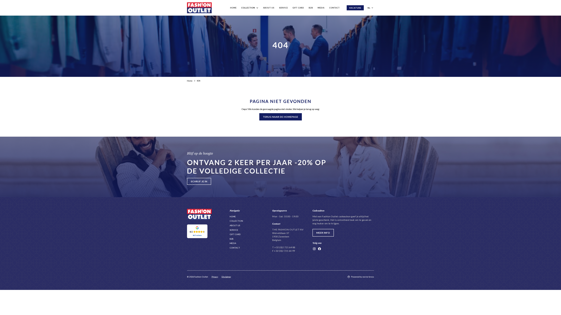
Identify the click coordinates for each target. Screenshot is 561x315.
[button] (250, 7)
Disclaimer (226, 276)
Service (283, 8)
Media (321, 8)
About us (268, 8)
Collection (236, 221)
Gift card (298, 8)
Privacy (215, 276)
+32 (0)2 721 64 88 (284, 247)
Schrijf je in (199, 181)
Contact (334, 8)
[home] (199, 7)
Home (233, 8)
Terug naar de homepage (280, 116)
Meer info (323, 232)
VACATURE (355, 8)
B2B (311, 8)
